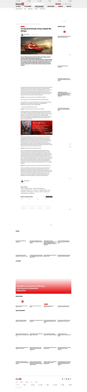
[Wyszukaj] (41, 4)
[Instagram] (70, 379)
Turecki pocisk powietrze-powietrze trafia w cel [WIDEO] (34, 108)
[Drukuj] (17, 40)
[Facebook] (62, 379)
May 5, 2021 (35, 106)
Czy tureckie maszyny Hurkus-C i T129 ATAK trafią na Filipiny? (35, 97)
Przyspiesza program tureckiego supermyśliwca (33, 148)
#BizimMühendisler (24, 104)
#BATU (31, 103)
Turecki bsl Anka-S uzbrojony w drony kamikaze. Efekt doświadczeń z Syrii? (38, 165)
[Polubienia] (17, 35)
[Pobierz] (17, 42)
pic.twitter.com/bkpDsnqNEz (36, 104)
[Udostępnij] (17, 44)
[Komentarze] (17, 38)
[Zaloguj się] (63, 4)
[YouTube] (68, 379)
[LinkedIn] (66, 379)
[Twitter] (64, 379)
